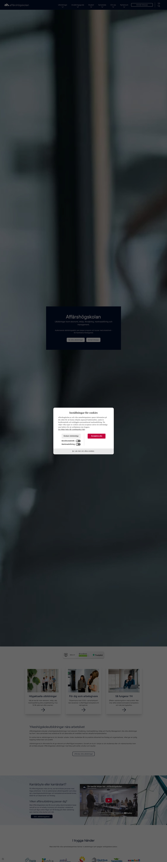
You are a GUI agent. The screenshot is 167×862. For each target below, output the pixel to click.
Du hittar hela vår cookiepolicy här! (71, 429)
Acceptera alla (96, 436)
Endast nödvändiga (71, 436)
